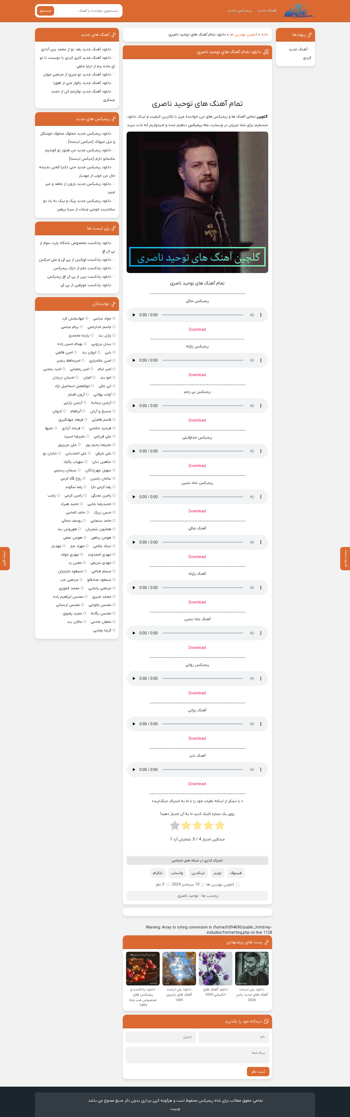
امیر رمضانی (79, 369)
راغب (52, 495)
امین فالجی (64, 352)
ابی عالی (105, 386)
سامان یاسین (100, 478)
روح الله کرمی (70, 478)
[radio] (220, 827)
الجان (87, 377)
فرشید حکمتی (100, 428)
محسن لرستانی (68, 605)
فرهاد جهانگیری (71, 419)
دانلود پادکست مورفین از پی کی (85, 285)
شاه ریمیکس (198, 125)
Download (197, 329)
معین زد (75, 562)
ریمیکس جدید (239, 10)
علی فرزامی (102, 436)
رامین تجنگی (101, 495)
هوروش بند (67, 529)
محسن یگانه (101, 613)
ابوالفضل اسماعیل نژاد (72, 386)
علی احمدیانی (76, 453)
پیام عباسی (70, 327)
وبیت (175, 1109)
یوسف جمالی (72, 520)
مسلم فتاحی (101, 571)
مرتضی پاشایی (99, 588)
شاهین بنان (101, 462)
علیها (49, 428)
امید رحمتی (52, 369)
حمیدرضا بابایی (99, 504)
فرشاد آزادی (71, 428)
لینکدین (198, 873)
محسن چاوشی (100, 605)
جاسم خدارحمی (99, 327)
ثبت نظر (258, 1071)
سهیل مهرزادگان (98, 470)
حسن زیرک (102, 512)
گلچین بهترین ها (243, 34)
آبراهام (76, 411)
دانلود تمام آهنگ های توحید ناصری (229, 52)
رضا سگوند (73, 487)
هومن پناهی (101, 537)
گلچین (262, 116)
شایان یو (50, 453)
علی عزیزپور (67, 445)
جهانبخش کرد (73, 318)
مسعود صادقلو (99, 579)
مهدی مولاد (70, 554)
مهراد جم (77, 546)
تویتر (217, 873)
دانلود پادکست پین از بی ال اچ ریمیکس (79, 276)
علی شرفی (103, 453)
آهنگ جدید (267, 10)
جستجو (45, 10)
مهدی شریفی (101, 562)
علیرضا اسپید (74, 436)
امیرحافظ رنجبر (68, 360)
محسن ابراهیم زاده (68, 596)
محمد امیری (101, 596)
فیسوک (236, 873)
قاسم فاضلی (101, 419)
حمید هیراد (70, 504)
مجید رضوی (72, 613)
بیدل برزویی (101, 344)
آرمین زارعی (73, 402)
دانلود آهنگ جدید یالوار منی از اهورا (82, 83)
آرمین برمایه (101, 402)
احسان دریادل (63, 377)
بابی (108, 352)
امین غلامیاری (100, 360)
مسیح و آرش (100, 411)
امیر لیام (104, 369)
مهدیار (56, 546)
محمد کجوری (69, 588)
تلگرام (158, 873)
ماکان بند (74, 622)
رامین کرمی (74, 495)
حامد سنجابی (101, 520)
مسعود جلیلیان (70, 571)
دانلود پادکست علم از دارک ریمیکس (82, 268)
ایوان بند (89, 352)
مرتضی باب (69, 579)
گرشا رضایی (102, 630)
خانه (264, 34)
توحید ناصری (188, 895)
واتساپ (177, 873)
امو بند (105, 377)
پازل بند (104, 335)
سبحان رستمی (65, 470)
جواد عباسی (102, 318)
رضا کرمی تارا (101, 487)
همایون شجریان (98, 529)
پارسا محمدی (79, 335)
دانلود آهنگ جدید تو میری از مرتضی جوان (77, 74)
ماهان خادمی (101, 622)
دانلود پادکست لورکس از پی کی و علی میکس (75, 259)
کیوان (57, 411)
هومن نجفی (72, 537)
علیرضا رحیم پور (98, 445)
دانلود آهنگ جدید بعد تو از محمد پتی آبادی (76, 49)
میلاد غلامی (102, 546)
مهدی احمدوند (99, 554)
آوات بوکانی (102, 394)
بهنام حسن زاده (70, 344)
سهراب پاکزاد (73, 462)
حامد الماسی (75, 512)
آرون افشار (76, 394)
